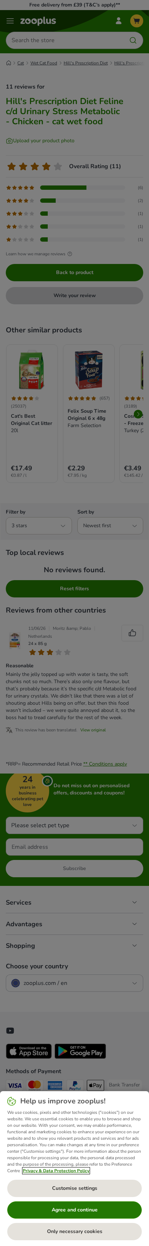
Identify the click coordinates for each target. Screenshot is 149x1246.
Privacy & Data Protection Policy (56, 1171)
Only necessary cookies (74, 1231)
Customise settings (74, 1188)
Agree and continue (75, 1209)
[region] (74, 1168)
